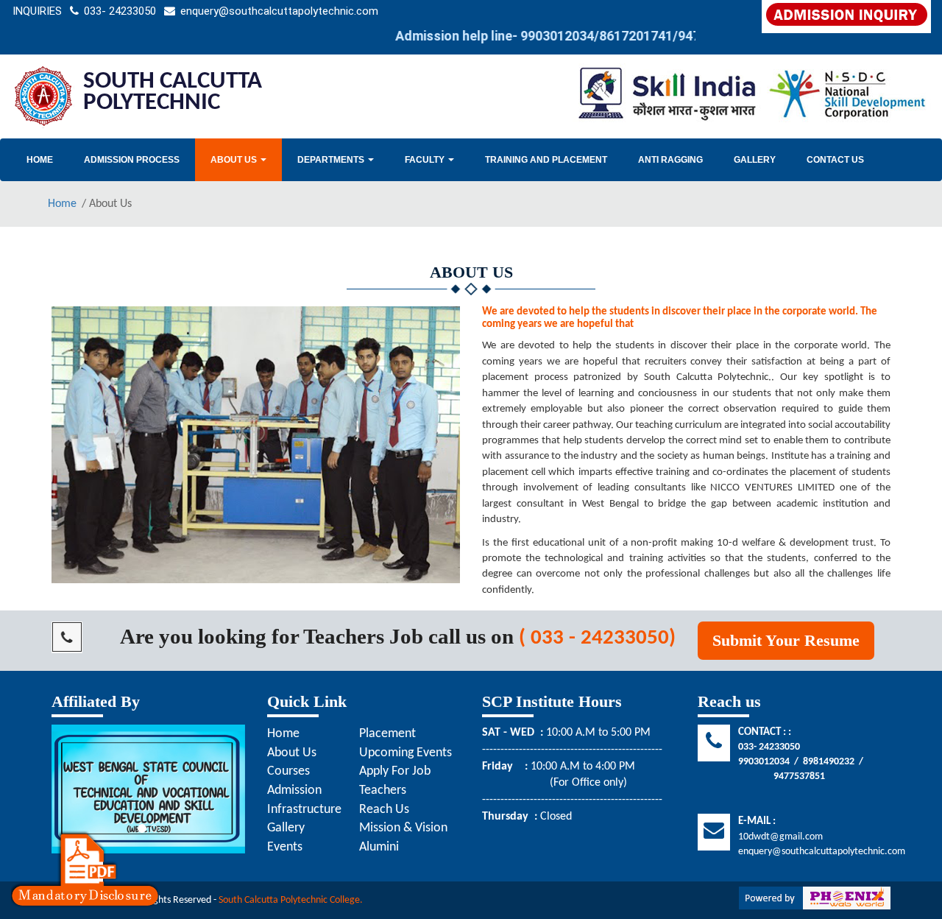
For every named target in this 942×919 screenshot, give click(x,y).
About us (291, 753)
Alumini (379, 847)
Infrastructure (304, 810)
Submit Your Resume (786, 640)
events (284, 847)
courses (288, 771)
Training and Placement (546, 160)
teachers (382, 790)
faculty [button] (426, 160)
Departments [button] (331, 160)
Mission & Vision (403, 828)
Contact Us (835, 160)
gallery (755, 160)
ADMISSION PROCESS (132, 160)
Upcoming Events (405, 753)
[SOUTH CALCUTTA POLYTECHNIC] (43, 96)
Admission (294, 790)
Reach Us (384, 810)
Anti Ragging (670, 160)
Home (39, 160)
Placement (387, 734)
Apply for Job (395, 771)
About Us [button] (234, 160)
